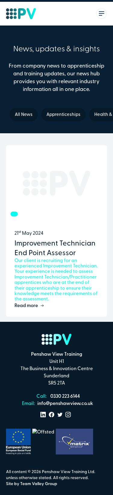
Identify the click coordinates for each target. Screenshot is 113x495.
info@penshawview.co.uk (64, 403)
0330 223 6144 (64, 396)
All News (24, 115)
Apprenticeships (63, 115)
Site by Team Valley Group (31, 484)
